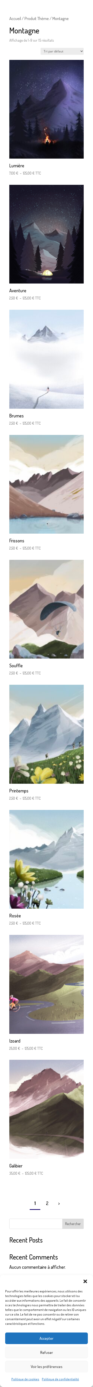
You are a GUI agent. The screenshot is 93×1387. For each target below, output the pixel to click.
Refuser (46, 1352)
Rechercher (73, 1223)
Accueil (15, 18)
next (58, 1203)
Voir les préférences (47, 1366)
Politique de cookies (25, 1379)
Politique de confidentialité (60, 1379)
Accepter (46, 1338)
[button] (85, 1281)
